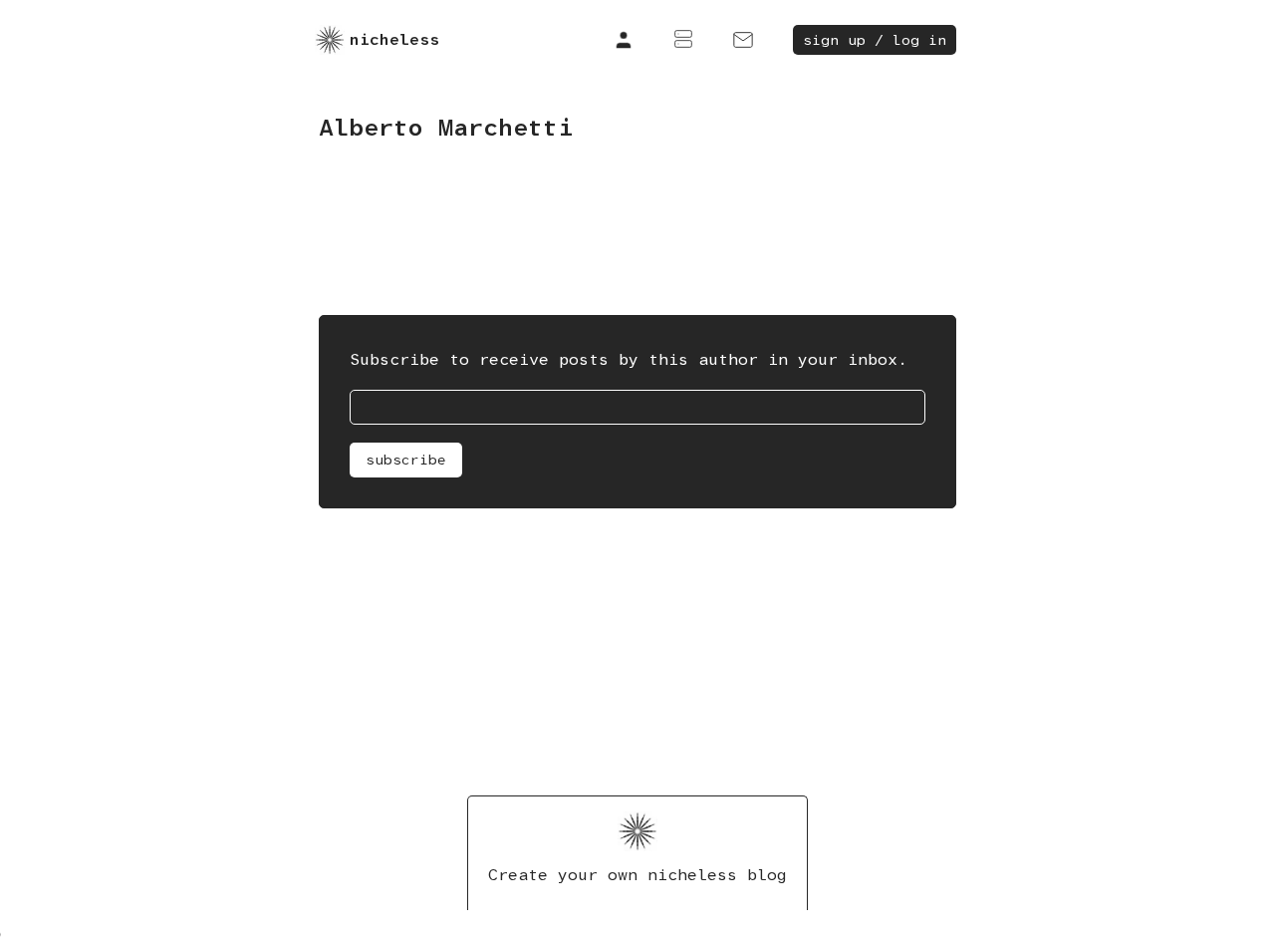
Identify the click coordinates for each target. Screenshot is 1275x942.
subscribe (406, 460)
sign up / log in (874, 40)
